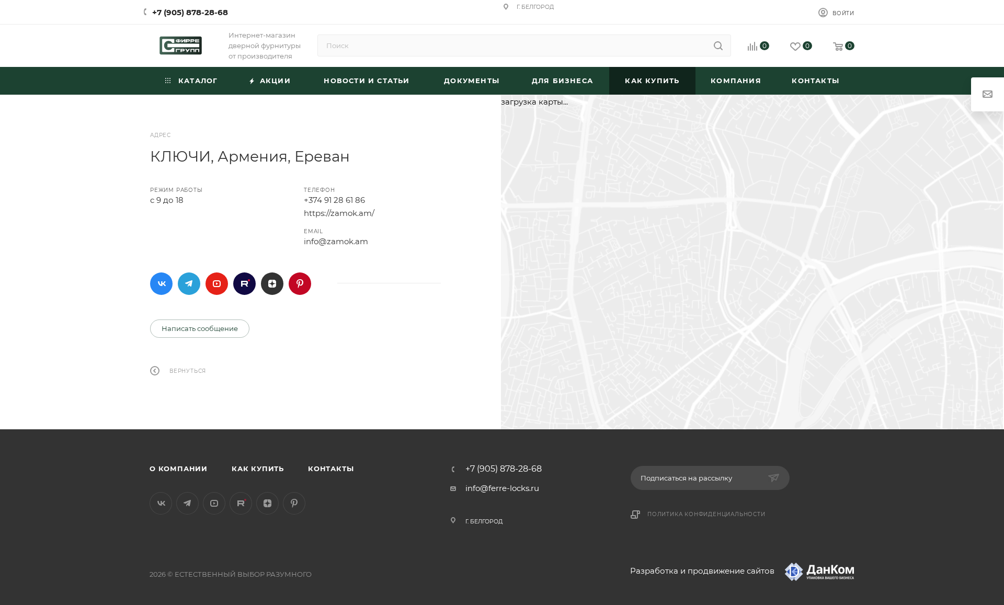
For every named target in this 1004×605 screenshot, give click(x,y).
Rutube (244, 283)
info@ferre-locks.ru (502, 488)
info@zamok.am (336, 241)
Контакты (330, 468)
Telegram (189, 283)
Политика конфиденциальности (706, 514)
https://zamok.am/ (339, 213)
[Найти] (718, 45)
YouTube (217, 283)
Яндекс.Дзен (272, 283)
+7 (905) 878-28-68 (190, 12)
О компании (179, 468)
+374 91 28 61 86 (334, 200)
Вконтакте (161, 283)
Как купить (258, 468)
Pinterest (300, 283)
